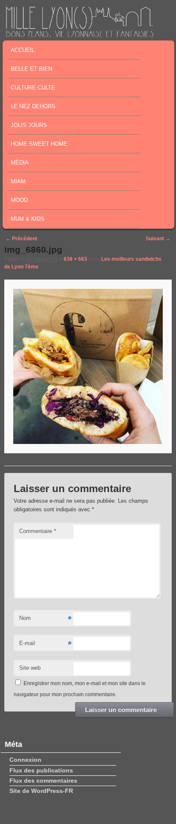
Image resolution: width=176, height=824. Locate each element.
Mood (19, 200)
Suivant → (158, 239)
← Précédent (21, 239)
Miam (18, 181)
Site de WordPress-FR (41, 790)
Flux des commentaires (43, 780)
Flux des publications (41, 770)
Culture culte (33, 87)
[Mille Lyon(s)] (79, 34)
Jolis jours (29, 125)
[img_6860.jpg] (87, 366)
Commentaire (37, 531)
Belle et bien (31, 69)
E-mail (45, 644)
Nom (45, 619)
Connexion (25, 759)
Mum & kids (27, 219)
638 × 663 (75, 259)
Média (20, 162)
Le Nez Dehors (33, 106)
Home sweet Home (39, 144)
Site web (30, 668)
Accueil (23, 50)
